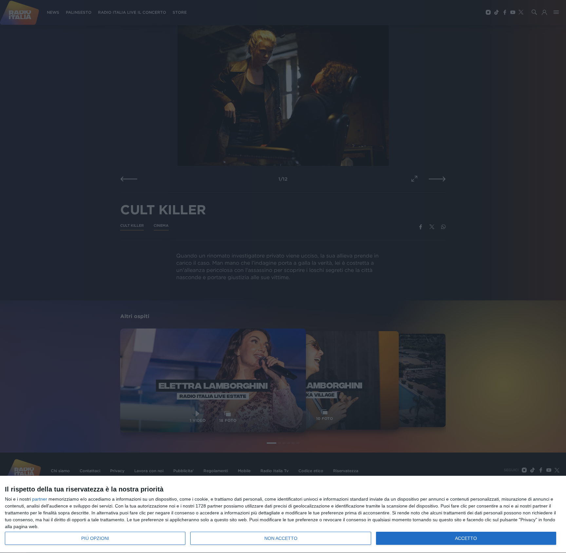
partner (39, 499)
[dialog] (283, 514)
